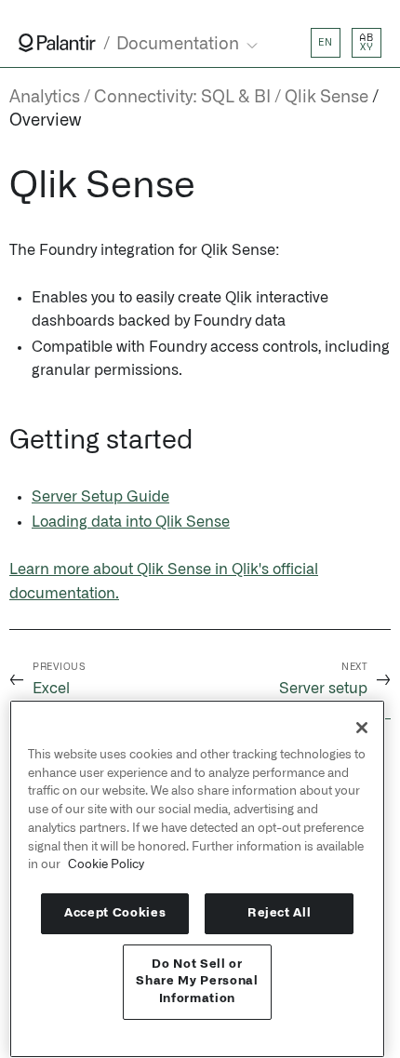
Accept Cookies (115, 913)
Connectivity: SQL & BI (182, 97)
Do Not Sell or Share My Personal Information (197, 981)
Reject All (279, 913)
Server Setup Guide (100, 496)
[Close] (361, 727)
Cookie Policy (106, 864)
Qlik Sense (326, 97)
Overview (45, 121)
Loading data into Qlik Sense (131, 522)
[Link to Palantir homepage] (57, 42)
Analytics (44, 97)
